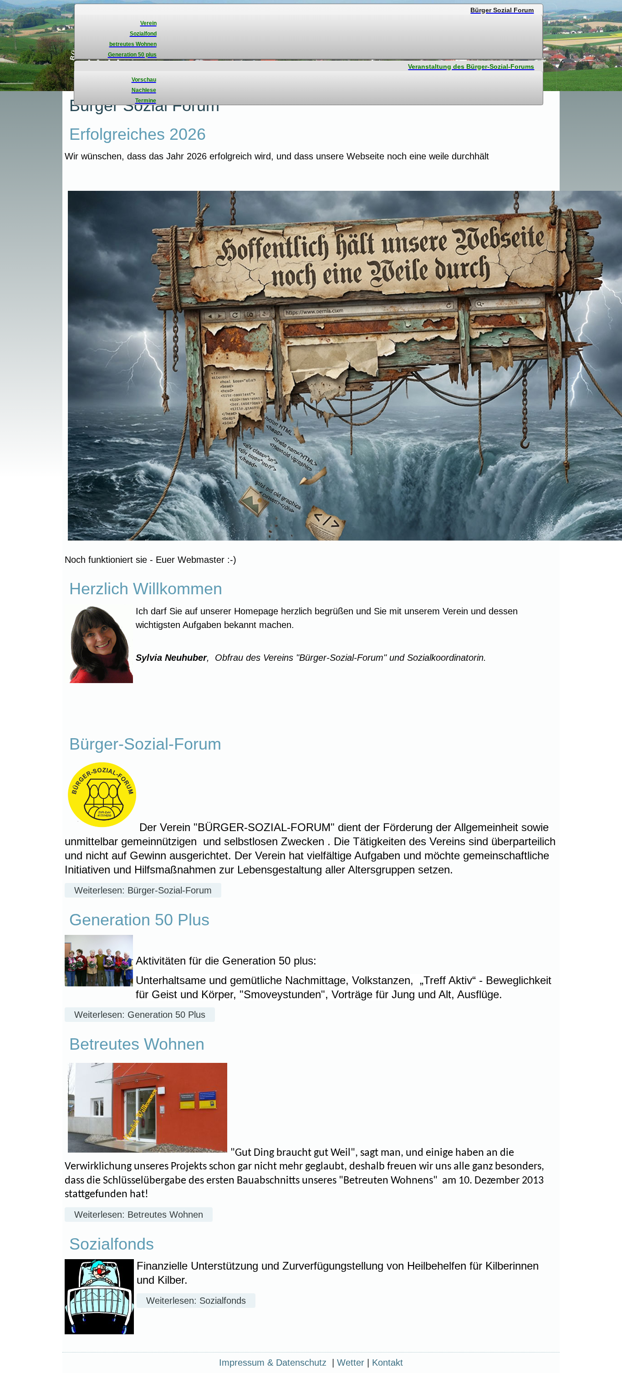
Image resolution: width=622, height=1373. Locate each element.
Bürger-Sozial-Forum (145, 744)
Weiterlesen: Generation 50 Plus (139, 1015)
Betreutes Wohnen (136, 1044)
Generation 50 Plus (139, 919)
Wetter (350, 1363)
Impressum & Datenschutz (272, 1363)
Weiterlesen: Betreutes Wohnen (138, 1215)
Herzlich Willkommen (145, 588)
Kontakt (387, 1363)
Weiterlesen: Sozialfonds (196, 1301)
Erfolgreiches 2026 (137, 134)
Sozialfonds (111, 1244)
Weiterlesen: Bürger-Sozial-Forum (143, 890)
